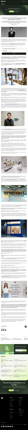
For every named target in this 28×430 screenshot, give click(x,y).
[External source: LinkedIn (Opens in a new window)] (5, 330)
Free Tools (11, 416)
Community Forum (21, 412)
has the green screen (22, 178)
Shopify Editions (12, 400)
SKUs (18, 205)
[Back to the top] (2, 398)
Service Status (21, 415)
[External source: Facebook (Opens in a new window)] (1, 330)
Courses (11, 415)
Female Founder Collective (5, 276)
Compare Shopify (12, 412)
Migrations (25, 337)
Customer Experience (4, 374)
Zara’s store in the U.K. (18, 64)
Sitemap (16, 424)
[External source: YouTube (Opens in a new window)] (5, 426)
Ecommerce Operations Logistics (5, 369)
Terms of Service (3, 424)
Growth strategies (16, 359)
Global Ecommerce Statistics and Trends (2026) (19, 371)
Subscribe (24, 350)
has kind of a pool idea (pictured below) (11, 179)
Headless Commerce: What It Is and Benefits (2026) (7, 361)
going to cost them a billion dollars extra (10, 258)
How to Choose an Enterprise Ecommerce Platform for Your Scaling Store (6, 339)
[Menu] (26, 1)
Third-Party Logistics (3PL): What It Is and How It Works (20, 366)
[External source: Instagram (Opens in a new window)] (7, 426)
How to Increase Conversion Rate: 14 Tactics (20, 360)
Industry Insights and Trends (18, 369)
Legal (7, 424)
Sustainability (11, 406)
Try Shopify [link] (14, 53)
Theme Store (20, 400)
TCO (13, 337)
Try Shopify (16, 11)
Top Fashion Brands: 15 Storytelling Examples (7, 375)
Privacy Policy (12, 424)
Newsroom (11, 404)
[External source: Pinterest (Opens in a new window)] (12, 426)
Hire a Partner (20, 413)
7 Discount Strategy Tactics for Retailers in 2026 (7, 366)
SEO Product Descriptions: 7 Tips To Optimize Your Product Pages (20, 376)
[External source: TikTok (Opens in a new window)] (8, 426)
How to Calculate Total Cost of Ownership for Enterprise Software (17, 339)
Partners (20, 403)
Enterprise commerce (4, 337)
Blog (10, 410)
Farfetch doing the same (8, 64)
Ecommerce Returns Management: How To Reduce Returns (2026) (6, 371)
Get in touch (23, 1)
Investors (11, 403)
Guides (11, 413)
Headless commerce (3, 359)
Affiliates (20, 404)
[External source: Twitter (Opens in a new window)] (3, 330)
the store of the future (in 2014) (20, 63)
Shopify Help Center (21, 410)
